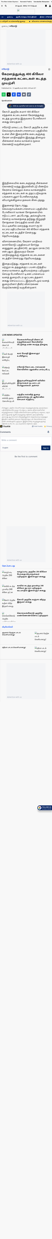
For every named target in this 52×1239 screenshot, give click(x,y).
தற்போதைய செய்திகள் (26, 17)
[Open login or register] (50, 6)
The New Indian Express (9, 2)
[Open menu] (2, 6)
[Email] (24, 94)
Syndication (7, 101)
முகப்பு (10, 17)
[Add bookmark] (49, 69)
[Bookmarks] (46, 6)
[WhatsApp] (4, 94)
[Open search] (6, 6)
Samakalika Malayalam (41, 2)
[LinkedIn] (19, 94)
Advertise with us (14, 64)
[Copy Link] (29, 94)
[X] (9, 94)
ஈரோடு (5, 69)
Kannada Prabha (26, 2)
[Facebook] (14, 94)
